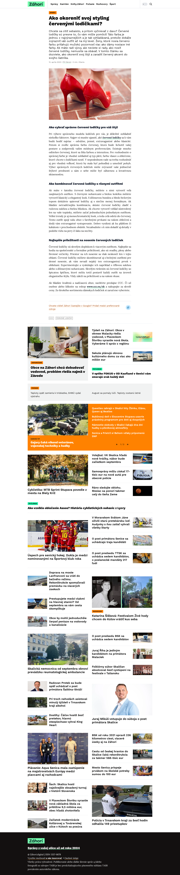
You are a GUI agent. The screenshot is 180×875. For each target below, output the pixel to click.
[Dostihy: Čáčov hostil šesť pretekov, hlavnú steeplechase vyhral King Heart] (37, 720)
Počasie (90, 4)
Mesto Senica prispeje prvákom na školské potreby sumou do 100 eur (110, 771)
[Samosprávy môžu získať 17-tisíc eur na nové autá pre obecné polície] (142, 475)
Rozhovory (102, 4)
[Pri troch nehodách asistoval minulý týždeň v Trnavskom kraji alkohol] (37, 702)
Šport (113, 4)
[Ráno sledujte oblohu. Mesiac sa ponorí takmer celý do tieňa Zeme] (142, 491)
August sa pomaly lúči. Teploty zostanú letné (116, 393)
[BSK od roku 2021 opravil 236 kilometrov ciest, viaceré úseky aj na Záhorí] (142, 738)
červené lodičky (64, 318)
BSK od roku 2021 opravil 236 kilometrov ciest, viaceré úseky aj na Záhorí (111, 738)
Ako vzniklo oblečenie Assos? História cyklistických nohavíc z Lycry (76, 508)
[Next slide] (127, 444)
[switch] (144, 4)
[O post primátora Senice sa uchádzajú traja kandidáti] (142, 540)
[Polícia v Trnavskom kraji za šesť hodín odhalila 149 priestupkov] (122, 801)
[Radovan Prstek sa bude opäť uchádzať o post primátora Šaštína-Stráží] (37, 686)
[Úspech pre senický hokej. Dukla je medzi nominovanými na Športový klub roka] (58, 536)
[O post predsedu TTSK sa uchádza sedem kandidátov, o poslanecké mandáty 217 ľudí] (142, 558)
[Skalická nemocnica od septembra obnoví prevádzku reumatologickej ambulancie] (58, 649)
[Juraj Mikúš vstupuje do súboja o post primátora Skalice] (122, 699)
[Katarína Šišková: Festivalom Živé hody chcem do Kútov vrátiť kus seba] (122, 592)
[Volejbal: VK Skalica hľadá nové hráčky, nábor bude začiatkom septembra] (142, 459)
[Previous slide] (116, 444)
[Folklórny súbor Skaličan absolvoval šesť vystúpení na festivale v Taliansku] (142, 670)
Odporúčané (37, 363)
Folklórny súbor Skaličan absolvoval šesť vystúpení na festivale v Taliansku (111, 670)
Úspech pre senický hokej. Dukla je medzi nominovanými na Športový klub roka (58, 557)
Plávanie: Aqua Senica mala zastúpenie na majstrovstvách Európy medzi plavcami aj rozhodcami (56, 771)
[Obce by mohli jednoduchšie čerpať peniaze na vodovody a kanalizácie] (37, 621)
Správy (54, 4)
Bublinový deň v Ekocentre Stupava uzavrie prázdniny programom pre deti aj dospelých (118, 418)
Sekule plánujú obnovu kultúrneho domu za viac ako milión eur (111, 356)
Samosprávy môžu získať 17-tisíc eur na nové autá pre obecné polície (111, 475)
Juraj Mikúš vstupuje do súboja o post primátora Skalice (119, 720)
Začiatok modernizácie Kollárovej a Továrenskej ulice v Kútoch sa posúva (65, 823)
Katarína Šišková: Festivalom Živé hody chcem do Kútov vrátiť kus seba (120, 617)
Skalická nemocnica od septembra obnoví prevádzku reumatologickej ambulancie (58, 670)
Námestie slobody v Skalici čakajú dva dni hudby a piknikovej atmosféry (117, 426)
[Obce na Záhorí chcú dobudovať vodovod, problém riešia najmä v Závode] (58, 342)
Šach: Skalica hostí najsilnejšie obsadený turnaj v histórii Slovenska (67, 788)
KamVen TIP (35, 439)
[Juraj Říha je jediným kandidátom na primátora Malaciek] (142, 654)
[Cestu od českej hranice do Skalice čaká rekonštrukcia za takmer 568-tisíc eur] (142, 755)
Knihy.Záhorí (77, 4)
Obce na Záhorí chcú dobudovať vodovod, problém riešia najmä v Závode (58, 372)
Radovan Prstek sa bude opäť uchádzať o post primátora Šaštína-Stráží (65, 686)
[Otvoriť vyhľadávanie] (150, 4)
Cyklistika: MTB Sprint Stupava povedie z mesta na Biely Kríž (57, 491)
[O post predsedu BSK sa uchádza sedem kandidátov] (142, 638)
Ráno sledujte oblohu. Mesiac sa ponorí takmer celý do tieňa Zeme (108, 491)
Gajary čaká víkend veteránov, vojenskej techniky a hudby (52, 444)
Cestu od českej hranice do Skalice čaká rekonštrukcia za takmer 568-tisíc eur (110, 755)
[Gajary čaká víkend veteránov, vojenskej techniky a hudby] (58, 419)
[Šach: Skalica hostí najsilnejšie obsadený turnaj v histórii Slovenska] (37, 788)
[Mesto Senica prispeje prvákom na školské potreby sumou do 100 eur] (142, 771)
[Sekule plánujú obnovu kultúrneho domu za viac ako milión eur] (142, 356)
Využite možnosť (45, 858)
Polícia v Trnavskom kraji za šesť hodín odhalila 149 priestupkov (120, 822)
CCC (51, 318)
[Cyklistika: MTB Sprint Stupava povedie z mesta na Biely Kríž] (58, 470)
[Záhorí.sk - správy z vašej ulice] (36, 4)
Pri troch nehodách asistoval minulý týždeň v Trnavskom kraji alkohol (68, 702)
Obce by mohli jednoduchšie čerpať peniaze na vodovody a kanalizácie (68, 621)
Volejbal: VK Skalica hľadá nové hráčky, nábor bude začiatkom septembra (109, 458)
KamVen (64, 4)
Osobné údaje (71, 858)
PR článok (67, 62)
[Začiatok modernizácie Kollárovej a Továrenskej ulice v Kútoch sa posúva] (37, 823)
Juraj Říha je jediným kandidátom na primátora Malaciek (109, 654)
